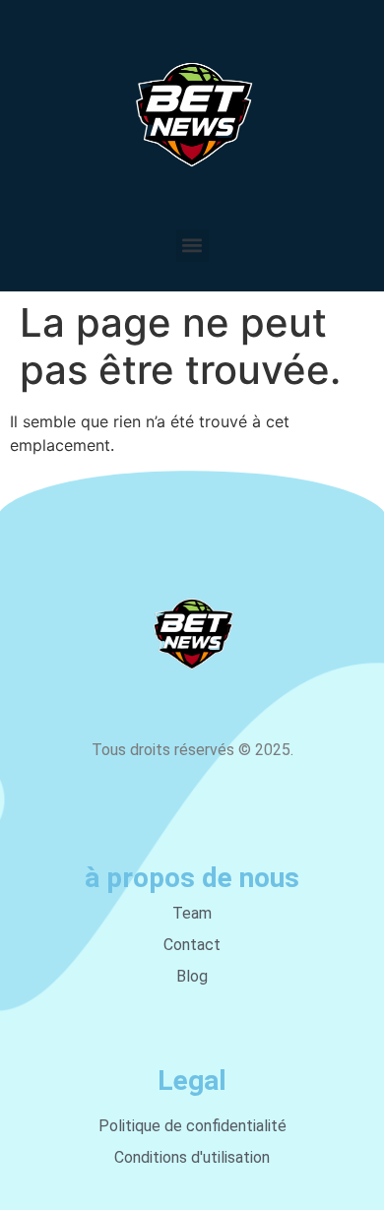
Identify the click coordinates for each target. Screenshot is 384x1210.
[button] (192, 245)
